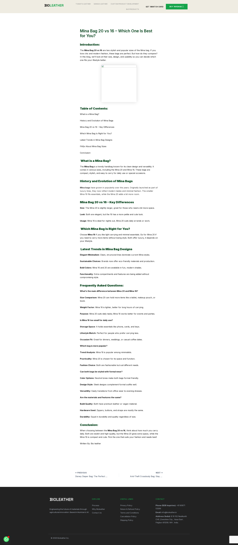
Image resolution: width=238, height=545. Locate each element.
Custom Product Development (125, 4)
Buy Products (132, 9)
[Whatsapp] (6, 539)
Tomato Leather (83, 4)
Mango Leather (100, 4)
